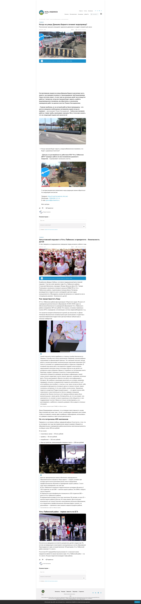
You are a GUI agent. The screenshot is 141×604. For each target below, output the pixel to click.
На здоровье (80, 14)
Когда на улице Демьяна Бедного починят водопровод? (59, 19)
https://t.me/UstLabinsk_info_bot (58, 196)
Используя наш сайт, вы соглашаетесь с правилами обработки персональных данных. (67, 602)
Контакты (57, 591)
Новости (81, 11)
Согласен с (49, 229)
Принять (137, 602)
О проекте (81, 591)
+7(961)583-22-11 (54, 198)
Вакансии (69, 591)
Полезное (66, 14)
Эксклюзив (90, 11)
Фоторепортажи (73, 14)
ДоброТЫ (86, 14)
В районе (47, 19)
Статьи (85, 11)
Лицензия (75, 591)
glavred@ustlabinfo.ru (52, 200)
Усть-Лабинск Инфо (42, 19)
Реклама (63, 591)
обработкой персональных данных (51, 229)
